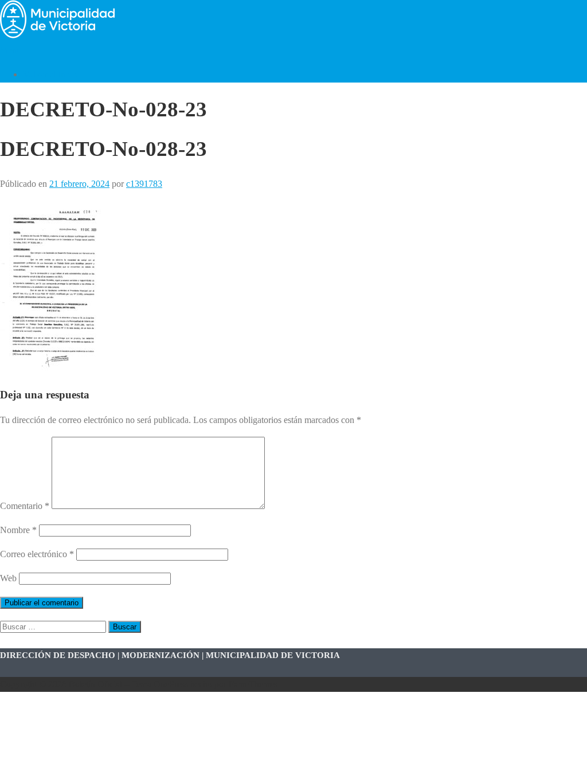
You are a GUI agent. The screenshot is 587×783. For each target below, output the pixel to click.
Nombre (18, 530)
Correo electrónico (37, 554)
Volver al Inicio (51, 74)
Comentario (24, 506)
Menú (10, 50)
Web (8, 578)
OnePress (171, 684)
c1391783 (144, 184)
